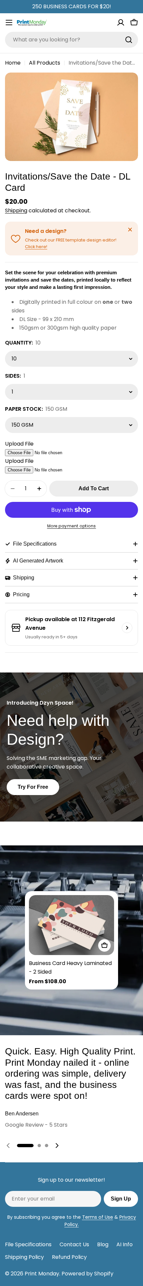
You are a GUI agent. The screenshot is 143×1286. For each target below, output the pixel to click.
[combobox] (71, 40)
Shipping (16, 210)
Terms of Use (97, 1217)
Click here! (36, 246)
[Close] (130, 229)
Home (13, 63)
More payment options (71, 526)
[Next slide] (57, 1145)
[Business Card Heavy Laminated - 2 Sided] (71, 925)
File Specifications (28, 1244)
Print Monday (42, 1273)
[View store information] (127, 627)
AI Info (124, 1244)
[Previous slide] (8, 1145)
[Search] (129, 40)
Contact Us (74, 1244)
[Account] (121, 23)
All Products (44, 63)
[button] (25, 1145)
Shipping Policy (24, 1257)
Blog (102, 1244)
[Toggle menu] (9, 23)
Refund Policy (69, 1257)
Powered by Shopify (87, 1273)
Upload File (19, 444)
